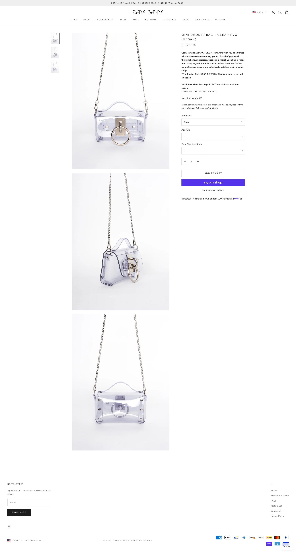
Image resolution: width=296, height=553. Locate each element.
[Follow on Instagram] (8, 526)
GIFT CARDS (202, 20)
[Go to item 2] (55, 53)
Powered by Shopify (140, 541)
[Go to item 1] (55, 38)
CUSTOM (220, 20)
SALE (186, 20)
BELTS (123, 20)
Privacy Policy (277, 516)
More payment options (213, 189)
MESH (74, 20)
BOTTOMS (150, 20)
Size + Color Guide (280, 495)
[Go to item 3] (55, 67)
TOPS (136, 20)
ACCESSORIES (105, 20)
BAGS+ (87, 20)
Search (274, 490)
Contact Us (276, 511)
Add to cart (213, 173)
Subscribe (19, 512)
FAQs (273, 500)
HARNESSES (169, 20)
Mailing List (276, 505)
